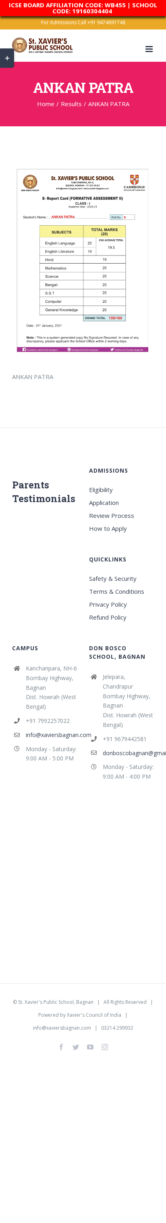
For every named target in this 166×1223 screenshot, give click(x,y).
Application (104, 502)
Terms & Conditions (116, 591)
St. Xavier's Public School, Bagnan (55, 1002)
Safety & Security (113, 578)
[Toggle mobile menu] (149, 49)
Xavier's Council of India (94, 1014)
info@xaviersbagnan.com (51, 735)
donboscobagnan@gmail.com (128, 753)
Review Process (111, 515)
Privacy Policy (108, 604)
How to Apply (108, 528)
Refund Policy (108, 617)
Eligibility (101, 490)
